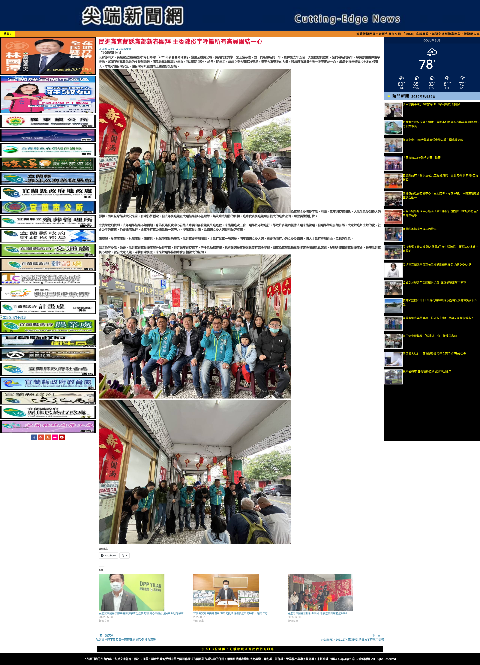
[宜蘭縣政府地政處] (48, 198)
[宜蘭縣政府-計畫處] (48, 313)
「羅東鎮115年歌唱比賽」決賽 (422, 157)
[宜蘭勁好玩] (48, 141)
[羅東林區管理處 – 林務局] (48, 360)
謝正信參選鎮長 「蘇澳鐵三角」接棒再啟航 (432, 335)
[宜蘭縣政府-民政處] (13, 317)
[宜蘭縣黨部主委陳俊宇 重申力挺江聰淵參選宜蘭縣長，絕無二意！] (238, 592)
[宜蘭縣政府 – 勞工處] (48, 432)
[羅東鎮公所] (48, 126)
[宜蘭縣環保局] (48, 155)
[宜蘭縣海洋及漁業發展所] (48, 184)
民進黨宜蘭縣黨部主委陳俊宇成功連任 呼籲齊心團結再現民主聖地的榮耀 (141, 613)
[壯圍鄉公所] (48, 298)
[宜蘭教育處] (48, 389)
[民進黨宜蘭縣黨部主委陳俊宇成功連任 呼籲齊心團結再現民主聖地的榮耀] (144, 592)
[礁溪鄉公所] (48, 169)
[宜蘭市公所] (48, 212)
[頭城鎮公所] (48, 284)
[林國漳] (48, 73)
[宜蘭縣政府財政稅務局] (48, 241)
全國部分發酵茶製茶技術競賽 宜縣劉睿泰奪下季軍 (434, 282)
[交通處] (48, 255)
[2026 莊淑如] (48, 112)
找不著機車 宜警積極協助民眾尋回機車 (427, 371)
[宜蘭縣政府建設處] (48, 270)
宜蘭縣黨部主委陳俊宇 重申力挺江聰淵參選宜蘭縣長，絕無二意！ (231, 613)
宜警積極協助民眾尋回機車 (419, 228)
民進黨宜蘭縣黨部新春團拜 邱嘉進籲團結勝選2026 (317, 613)
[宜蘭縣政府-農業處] (48, 331)
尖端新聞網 (125, 48)
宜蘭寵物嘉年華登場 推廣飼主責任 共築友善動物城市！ (438, 318)
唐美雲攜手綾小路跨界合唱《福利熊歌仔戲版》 (432, 104)
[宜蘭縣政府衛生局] (48, 346)
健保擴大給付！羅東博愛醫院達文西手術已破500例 (434, 353)
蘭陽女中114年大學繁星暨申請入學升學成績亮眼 (433, 139)
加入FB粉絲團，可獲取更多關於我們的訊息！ (240, 649)
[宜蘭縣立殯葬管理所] (48, 227)
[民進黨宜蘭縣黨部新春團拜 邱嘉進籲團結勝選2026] (333, 592)
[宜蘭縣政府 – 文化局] (48, 403)
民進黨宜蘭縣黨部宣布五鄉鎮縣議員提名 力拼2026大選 (437, 264)
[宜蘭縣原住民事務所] (48, 417)
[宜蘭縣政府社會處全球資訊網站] (48, 374)
